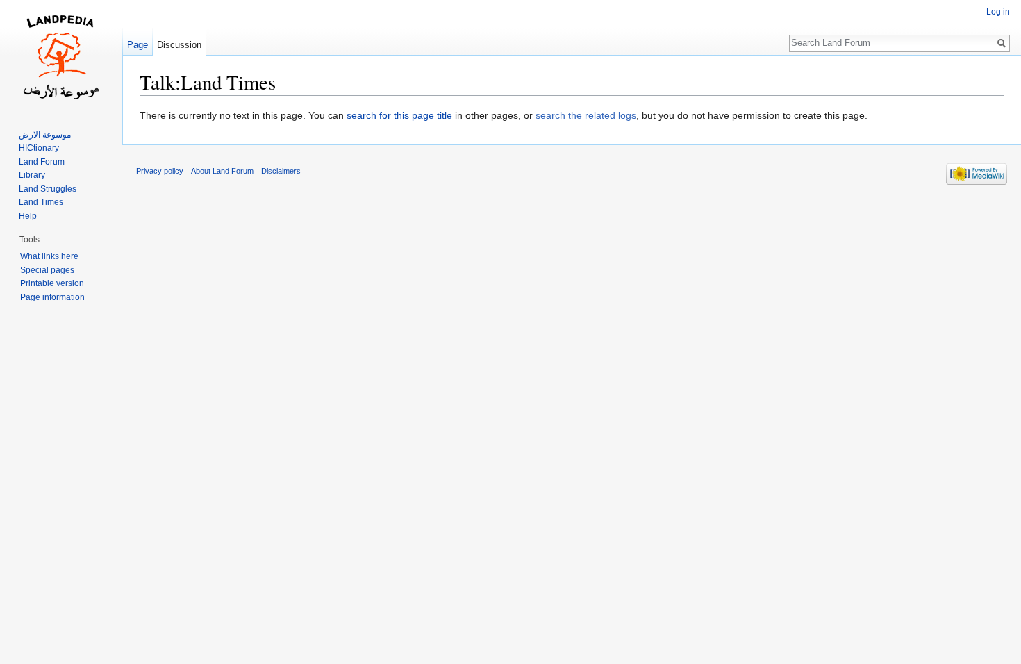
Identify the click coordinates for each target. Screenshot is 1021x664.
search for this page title (399, 115)
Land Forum (42, 162)
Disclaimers (281, 171)
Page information (52, 297)
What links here (49, 256)
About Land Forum (222, 171)
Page (137, 45)
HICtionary (39, 148)
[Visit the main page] (61, 55)
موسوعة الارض (45, 135)
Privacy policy (159, 171)
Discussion (179, 45)
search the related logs (586, 115)
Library (32, 175)
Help (28, 216)
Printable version (52, 283)
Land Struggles (47, 189)
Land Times (41, 202)
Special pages (47, 270)
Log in (998, 12)
